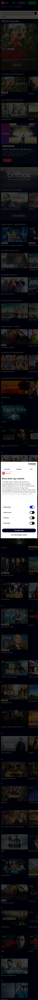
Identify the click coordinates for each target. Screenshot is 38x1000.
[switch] (32, 512)
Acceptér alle (19, 530)
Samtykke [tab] (7, 469)
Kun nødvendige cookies (19, 535)
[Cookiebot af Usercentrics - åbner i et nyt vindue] (28, 464)
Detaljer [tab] (19, 469)
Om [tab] (31, 469)
